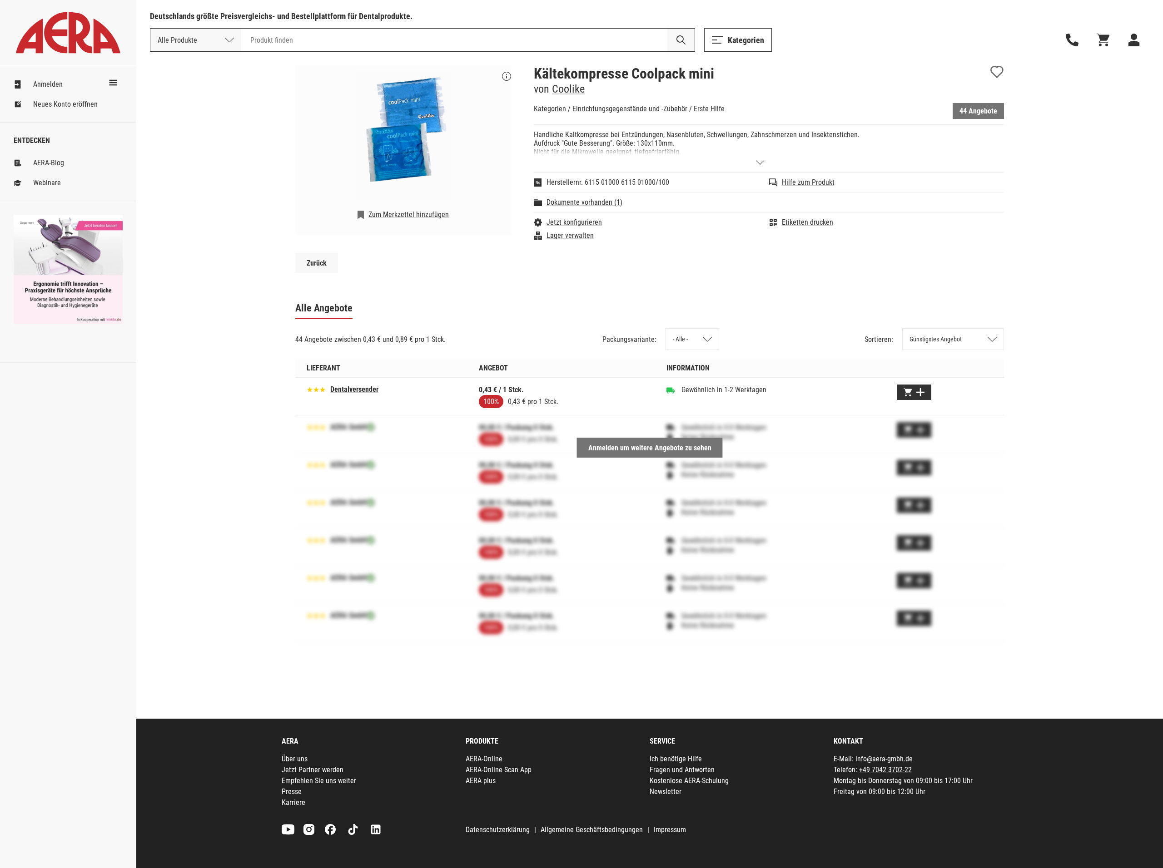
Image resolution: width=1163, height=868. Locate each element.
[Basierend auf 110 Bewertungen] (316, 389)
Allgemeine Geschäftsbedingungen (592, 829)
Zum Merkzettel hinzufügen (408, 214)
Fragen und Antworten (682, 769)
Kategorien (550, 108)
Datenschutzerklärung (498, 829)
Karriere (293, 802)
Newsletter (665, 791)
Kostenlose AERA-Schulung (689, 780)
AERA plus (481, 780)
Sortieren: (879, 339)
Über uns (295, 759)
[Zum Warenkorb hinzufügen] (914, 392)
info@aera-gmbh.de (884, 759)
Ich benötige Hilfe (676, 759)
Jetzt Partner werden (312, 769)
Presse (292, 791)
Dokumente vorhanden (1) (584, 202)
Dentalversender (354, 389)
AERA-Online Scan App (499, 769)
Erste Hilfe (709, 108)
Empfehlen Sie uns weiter (319, 780)
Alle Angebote (324, 308)
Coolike (568, 89)
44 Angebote (978, 111)
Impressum (670, 829)
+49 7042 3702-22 (885, 769)
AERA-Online (484, 759)
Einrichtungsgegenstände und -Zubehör (629, 108)
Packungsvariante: (629, 339)
